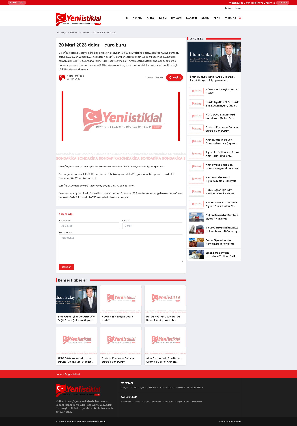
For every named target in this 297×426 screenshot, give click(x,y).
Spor (217, 18)
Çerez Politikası (149, 387)
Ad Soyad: (64, 220)
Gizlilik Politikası (195, 387)
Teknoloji (230, 18)
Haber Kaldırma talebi (172, 387)
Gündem (137, 18)
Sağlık (205, 18)
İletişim (228, 8)
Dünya (151, 18)
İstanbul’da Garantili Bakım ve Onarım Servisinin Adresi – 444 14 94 (260, 2)
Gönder (66, 266)
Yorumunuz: (65, 232)
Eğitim (163, 18)
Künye (238, 8)
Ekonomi (176, 18)
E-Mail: (125, 220)
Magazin (191, 18)
